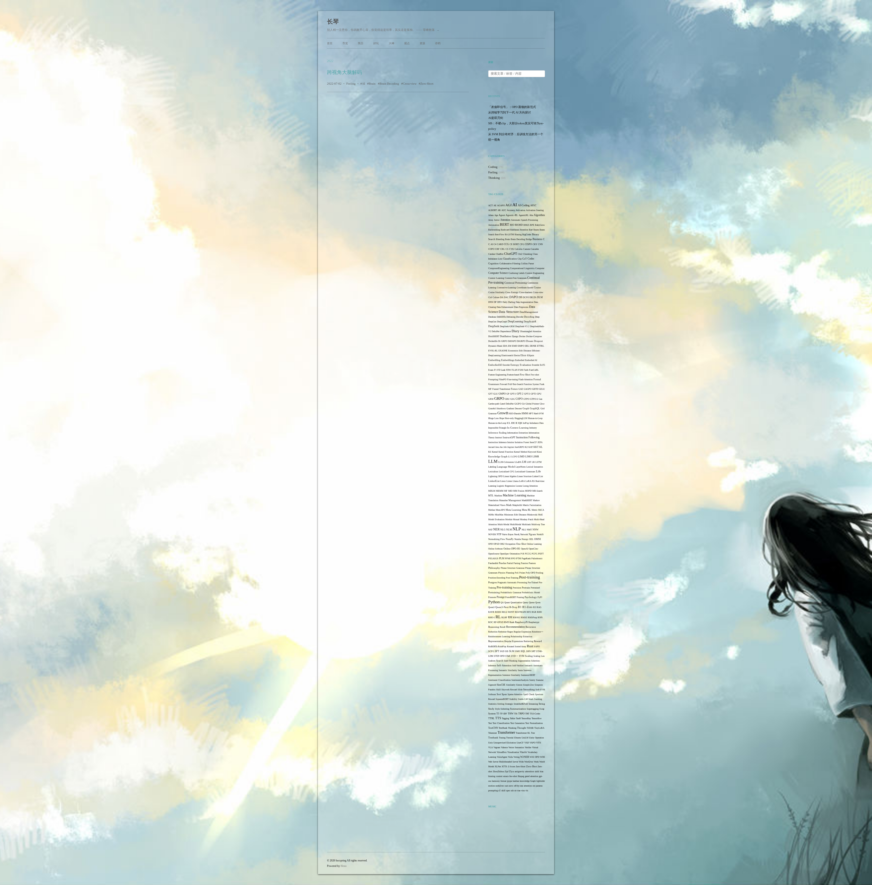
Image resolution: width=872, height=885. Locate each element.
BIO (512, 225)
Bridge (529, 239)
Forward (503, 384)
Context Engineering (534, 273)
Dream (529, 341)
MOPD (528, 491)
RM (510, 617)
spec (508, 790)
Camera (526, 249)
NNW (535, 529)
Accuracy (511, 210)
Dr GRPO (502, 341)
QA (502, 602)
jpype (509, 781)
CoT (524, 258)
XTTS (504, 766)
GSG (512, 399)
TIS (516, 713)
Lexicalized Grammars (525, 471)
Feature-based (513, 374)
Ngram (532, 534)
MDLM (491, 491)
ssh (512, 790)
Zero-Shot (531, 766)
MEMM (499, 491)
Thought (521, 728)
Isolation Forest (522, 442)
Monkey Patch (526, 519)
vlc (526, 790)
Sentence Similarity (511, 675)
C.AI (490, 244)
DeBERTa (501, 317)
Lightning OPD (495, 476)
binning (491, 776)
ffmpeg (521, 776)
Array (490, 220)
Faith (526, 370)
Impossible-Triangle (497, 428)
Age (496, 215)
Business (537, 239)
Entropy (514, 364)
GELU (542, 389)
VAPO (532, 742)
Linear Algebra (509, 476)
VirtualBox (502, 752)
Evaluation (525, 365)
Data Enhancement (505, 307)
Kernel (495, 452)
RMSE (524, 617)
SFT (497, 651)
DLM (540, 297)
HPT (531, 413)
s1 (499, 790)
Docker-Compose (534, 336)
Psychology (531, 597)
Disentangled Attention (530, 331)
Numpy (525, 539)
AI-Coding (524, 205)
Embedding (494, 360)
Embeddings (507, 360)
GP (507, 393)
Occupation (510, 544)
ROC (490, 622)
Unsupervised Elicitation (504, 742)
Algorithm (539, 215)
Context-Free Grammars (516, 278)
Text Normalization (534, 723)
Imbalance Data (536, 423)
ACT (490, 205)
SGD (502, 651)
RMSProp (532, 617)
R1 (520, 607)
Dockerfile (493, 341)
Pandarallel (493, 563)
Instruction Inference (497, 442)
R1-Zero (527, 607)
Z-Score (511, 766)
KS (489, 452)
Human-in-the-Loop (497, 423)
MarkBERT (527, 500)
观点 (407, 43)
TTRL (491, 718)
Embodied (519, 360)
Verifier (528, 747)
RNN (540, 617)
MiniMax (499, 514)
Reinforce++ (537, 631)
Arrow (497, 220)
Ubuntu (517, 737)
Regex (510, 631)
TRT (527, 713)
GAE (520, 389)
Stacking (538, 699)
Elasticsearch (507, 355)
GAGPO (527, 389)
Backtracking (494, 229)
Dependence (505, 331)
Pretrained (535, 587)
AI (363, 83)
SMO (517, 651)
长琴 (333, 21)
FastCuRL (534, 370)
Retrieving (528, 641)
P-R (522, 553)
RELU (505, 612)
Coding (493, 167)
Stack (530, 699)
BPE (532, 225)
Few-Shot (525, 374)
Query (525, 602)
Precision (517, 587)
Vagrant (496, 747)
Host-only (509, 418)
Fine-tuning (512, 379)
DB (520, 297)
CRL (502, 249)
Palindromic (537, 558)
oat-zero (509, 785)
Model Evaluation (496, 519)
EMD (514, 346)
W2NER (524, 756)
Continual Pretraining (515, 283)
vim (523, 790)
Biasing (518, 234)
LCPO (514, 456)
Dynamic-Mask (495, 346)
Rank (512, 622)
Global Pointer (532, 403)
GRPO (499, 398)
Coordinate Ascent (525, 287)
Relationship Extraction (521, 636)
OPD (490, 544)
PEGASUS (493, 558)
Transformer (506, 732)
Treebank (493, 737)
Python (494, 602)
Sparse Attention (515, 694)
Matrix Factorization (532, 505)
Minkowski (532, 514)
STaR (507, 656)
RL (498, 617)
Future (514, 389)
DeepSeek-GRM (507, 326)
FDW (508, 370)
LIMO (528, 456)
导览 (345, 43)
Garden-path (493, 403)
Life (538, 471)
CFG (522, 244)
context (499, 776)
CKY (535, 244)
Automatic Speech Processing (524, 220)
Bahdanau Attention (519, 229)
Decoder (519, 317)
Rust (530, 646)
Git (523, 403)
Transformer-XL (523, 733)
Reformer (502, 631)
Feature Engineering (497, 374)
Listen (509, 481)
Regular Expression (522, 631)
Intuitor (510, 442)
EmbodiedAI (495, 365)
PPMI (507, 558)
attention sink (532, 771)
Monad (516, 519)
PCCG (528, 553)
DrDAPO (512, 341)
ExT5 (542, 365)
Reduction (493, 631)
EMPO (521, 346)
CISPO (528, 244)
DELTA (533, 297)
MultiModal (515, 524)
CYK (511, 249)
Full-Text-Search (515, 384)
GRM (490, 399)
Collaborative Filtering (509, 263)
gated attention (531, 776)
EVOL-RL (493, 350)
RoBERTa (492, 646)
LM (524, 462)
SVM (521, 656)
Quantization (516, 602)
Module (508, 519)
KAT (530, 447)
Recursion (530, 627)
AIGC (533, 205)
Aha (531, 215)
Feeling (351, 83)
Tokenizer (492, 733)
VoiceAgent (502, 757)
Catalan (491, 254)
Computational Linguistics (522, 268)
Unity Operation (536, 737)
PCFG (535, 553)
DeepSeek (493, 326)
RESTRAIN (520, 612)
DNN (490, 302)
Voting (516, 757)
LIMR (536, 456)
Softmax (492, 694)
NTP (499, 534)
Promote (492, 597)
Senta (520, 670)
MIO (510, 491)
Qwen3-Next (502, 607)
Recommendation (515, 626)
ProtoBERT (510, 597)
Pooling (539, 572)
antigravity (519, 771)
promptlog (493, 790)
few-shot (513, 776)
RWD (506, 622)
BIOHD (519, 225)
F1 (495, 370)
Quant (507, 602)
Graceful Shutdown (497, 408)
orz (534, 785)
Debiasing (510, 317)
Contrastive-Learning (506, 287)
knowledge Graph (528, 781)
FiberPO (502, 379)
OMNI (537, 539)
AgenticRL (524, 215)
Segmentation (524, 660)
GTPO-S (534, 399)
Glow (542, 403)
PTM (518, 558)
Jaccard (491, 447)
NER (496, 529)
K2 (526, 447)
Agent (502, 215)
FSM (520, 370)
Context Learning (496, 278)
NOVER (492, 534)
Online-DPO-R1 (511, 548)
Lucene (519, 486)
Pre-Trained (533, 582)
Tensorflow (537, 718)
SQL (523, 651)
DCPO (526, 297)
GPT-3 (527, 393)
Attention (505, 219)
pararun (539, 785)
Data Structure (509, 312)
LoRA (522, 481)
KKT (536, 447)
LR (533, 462)
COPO (491, 249)
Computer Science (498, 273)
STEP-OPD (499, 656)
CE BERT (514, 244)
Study (491, 709)
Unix (490, 742)
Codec (531, 258)
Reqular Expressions (513, 641)
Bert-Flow (499, 234)
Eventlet (535, 365)
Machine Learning (514, 495)
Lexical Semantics (534, 467)
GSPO (519, 398)
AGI (508, 205)
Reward (538, 641)
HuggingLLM (521, 418)
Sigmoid (492, 685)
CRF (497, 249)
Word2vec (528, 761)
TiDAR (530, 728)
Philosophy (494, 568)
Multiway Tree (538, 524)
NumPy (510, 539)
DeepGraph (502, 321)
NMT (529, 529)
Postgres (492, 582)
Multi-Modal (503, 524)
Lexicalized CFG (506, 471)
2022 (330, 61)
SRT (533, 651)
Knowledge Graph (498, 456)
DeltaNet (496, 331)
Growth (502, 413)
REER (498, 612)
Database (492, 317)
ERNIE (533, 346)
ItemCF (533, 442)
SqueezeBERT (502, 699)
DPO (499, 302)
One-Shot (521, 544)
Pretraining (494, 592)
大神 (391, 43)
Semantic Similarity (508, 670)
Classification (510, 258)
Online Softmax (495, 548)
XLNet (498, 766)
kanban (516, 781)
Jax (501, 447)
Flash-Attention (525, 379)
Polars (522, 572)
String (542, 704)
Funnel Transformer (501, 389)
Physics (501, 572)
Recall (502, 627)
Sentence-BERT (528, 675)
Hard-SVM (539, 413)
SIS (506, 651)
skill (503, 790)
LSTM (538, 462)
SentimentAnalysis (520, 680)
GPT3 (533, 393)
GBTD (535, 389)
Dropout (538, 341)
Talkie (512, 718)
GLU (495, 393)
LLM (493, 461)
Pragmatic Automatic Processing (512, 582)
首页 (329, 43)
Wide (521, 761)
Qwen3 (491, 607)
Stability (513, 699)
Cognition (493, 263)
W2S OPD (534, 757)
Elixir (523, 355)
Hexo (344, 866)
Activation (520, 210)
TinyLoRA (539, 728)
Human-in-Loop (535, 418)
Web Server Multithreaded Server (503, 761)
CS (506, 249)
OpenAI (524, 548)
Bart (531, 229)
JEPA (540, 442)
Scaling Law (539, 656)
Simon (519, 685)
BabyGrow (540, 225)
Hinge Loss (493, 418)
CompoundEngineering (498, 268)
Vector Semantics (516, 747)
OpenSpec (504, 553)
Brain (372, 83)
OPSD (496, 544)
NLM (509, 529)
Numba (517, 539)
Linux (503, 481)
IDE (513, 423)
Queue (532, 602)
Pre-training (504, 587)
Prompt (501, 597)
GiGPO (517, 403)
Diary (516, 331)
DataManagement (529, 312)
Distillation (505, 336)
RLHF (504, 617)
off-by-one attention (523, 785)
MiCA (541, 510)
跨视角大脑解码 (344, 72)
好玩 (376, 43)
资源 (422, 43)
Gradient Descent (514, 408)
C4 (494, 244)
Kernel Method (521, 452)
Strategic (509, 704)
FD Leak (501, 370)
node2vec (499, 785)
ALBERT (492, 210)
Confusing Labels (516, 273)
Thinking (494, 177)
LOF (529, 462)
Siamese (539, 680)
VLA (490, 747)
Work (536, 761)
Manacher (503, 500)
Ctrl (490, 297)
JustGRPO (519, 447)
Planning (510, 572)
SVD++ (514, 656)
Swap (541, 709)
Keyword (532, 452)
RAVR (491, 612)
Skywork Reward (509, 689)
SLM (511, 651)
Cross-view (409, 83)
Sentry (532, 680)
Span (504, 694)
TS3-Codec (535, 713)
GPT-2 (520, 393)
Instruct (498, 437)
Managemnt (514, 500)
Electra (517, 355)
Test (490, 723)
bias (541, 771)
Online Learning (534, 544)
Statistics (492, 704)
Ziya (511, 771)
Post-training (529, 577)
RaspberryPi (521, 622)
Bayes (536, 229)
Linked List (537, 476)
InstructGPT (509, 437)
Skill (498, 689)
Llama (515, 481)
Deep (537, 317)
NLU (524, 529)
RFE (529, 612)
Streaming (533, 704)
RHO (539, 612)
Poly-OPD (530, 572)
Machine (498, 495)
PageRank (526, 558)
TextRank (503, 728)
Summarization (518, 709)
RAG (539, 607)
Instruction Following (528, 437)
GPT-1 (513, 393)
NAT (490, 529)
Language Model (506, 467)
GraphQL (535, 408)
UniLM (525, 737)
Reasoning (493, 626)
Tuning (502, 737)
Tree (533, 733)
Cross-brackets (525, 292)
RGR (534, 612)
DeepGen (492, 321)
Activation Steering (535, 210)
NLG (502, 529)
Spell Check (528, 694)
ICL (508, 423)
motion (491, 785)
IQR (520, 423)
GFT (490, 393)
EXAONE (503, 350)
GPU (539, 393)
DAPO (513, 297)
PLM (501, 558)
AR (499, 210)
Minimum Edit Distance (515, 514)
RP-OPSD (498, 622)
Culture (496, 297)
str (515, 790)
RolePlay (502, 646)
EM (509, 346)
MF (506, 491)
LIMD (521, 456)
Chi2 (520, 254)
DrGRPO (521, 341)
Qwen (537, 602)
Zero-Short (427, 83)
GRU (507, 399)
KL (541, 447)
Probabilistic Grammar (510, 592)
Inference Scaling (497, 432)
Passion (524, 563)
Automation (493, 225)
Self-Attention (504, 665)
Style (497, 709)
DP (495, 302)
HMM (525, 413)
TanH (518, 718)
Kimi (539, 452)
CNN (540, 244)
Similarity (510, 685)
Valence (504, 747)
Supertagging (533, 709)
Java (497, 447)
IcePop (526, 423)
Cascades (535, 249)
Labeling (492, 467)
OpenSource (493, 553)
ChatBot (499, 254)
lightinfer (540, 781)
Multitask (526, 524)
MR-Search (537, 491)
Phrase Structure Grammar (513, 568)
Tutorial (509, 737)
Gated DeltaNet (507, 403)
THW (510, 713)
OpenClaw (533, 548)
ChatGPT (510, 253)
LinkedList (494, 481)
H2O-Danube (515, 413)
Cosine (537, 287)
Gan (540, 399)
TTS (498, 718)
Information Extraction (517, 432)
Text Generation (517, 723)
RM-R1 (516, 617)
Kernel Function (505, 452)
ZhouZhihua (498, 771)
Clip (520, 258)
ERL (527, 346)
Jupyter (510, 447)
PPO (513, 558)
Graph (526, 408)
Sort (499, 694)
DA (501, 297)
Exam (490, 370)
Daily (505, 302)
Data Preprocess (521, 307)
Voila (510, 757)
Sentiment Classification (499, 680)
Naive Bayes (507, 534)
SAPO (537, 646)
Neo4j (517, 534)
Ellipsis (530, 355)
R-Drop (513, 607)
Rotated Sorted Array (516, 646)
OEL (531, 539)
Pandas (502, 563)
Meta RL (526, 510)
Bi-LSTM (509, 234)
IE (516, 423)
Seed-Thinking (510, 660)
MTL (491, 495)
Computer (539, 268)
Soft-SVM (540, 689)
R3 (534, 607)
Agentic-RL (512, 215)
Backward (505, 229)
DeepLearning (515, 321)
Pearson (532, 563)
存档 (438, 43)
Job (505, 447)
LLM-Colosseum (506, 462)
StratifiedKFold (521, 704)
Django (515, 336)
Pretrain (526, 587)
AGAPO (501, 205)
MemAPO (500, 510)
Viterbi (523, 752)
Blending (500, 239)
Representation (496, 641)
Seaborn (491, 660)
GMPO (502, 393)
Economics (513, 350)
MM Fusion (518, 491)
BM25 (526, 225)
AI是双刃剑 (495, 118)
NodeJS (540, 534)
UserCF (520, 742)
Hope (501, 418)
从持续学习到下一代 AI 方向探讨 (509, 112)
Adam (491, 215)
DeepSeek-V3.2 (522, 326)
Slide (520, 689)
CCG (506, 244)
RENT (511, 612)
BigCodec (526, 234)
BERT (504, 224)
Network (524, 534)
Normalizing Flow (496, 539)
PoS (517, 572)
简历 (360, 43)
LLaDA (518, 462)
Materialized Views (496, 505)
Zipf (506, 771)
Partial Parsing (513, 563)
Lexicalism (493, 471)
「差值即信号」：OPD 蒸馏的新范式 (512, 107)
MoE (540, 514)
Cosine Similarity (496, 292)
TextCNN (493, 728)
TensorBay (526, 718)
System (492, 713)
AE (494, 205)
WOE (542, 757)
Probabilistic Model (531, 592)
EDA (505, 346)
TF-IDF (503, 713)
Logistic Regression (506, 486)
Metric (535, 510)
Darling (511, 302)
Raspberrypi (533, 622)
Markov (536, 500)
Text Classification (501, 723)
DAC (506, 297)
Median (491, 510)
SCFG (491, 651)
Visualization (513, 752)
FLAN (515, 370)
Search (499, 660)
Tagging (505, 718)
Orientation (515, 553)
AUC (503, 210)
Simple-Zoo (528, 685)
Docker (522, 336)
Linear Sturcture (524, 476)
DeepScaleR (530, 321)
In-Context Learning (518, 428)
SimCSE (501, 685)
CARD (500, 244)
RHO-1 (491, 617)
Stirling (500, 704)
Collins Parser (527, 263)
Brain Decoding (389, 83)
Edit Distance (525, 350)
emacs (506, 776)
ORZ (502, 544)
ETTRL (540, 346)
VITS (538, 742)
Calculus (519, 249)
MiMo (491, 514)
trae (518, 790)
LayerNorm (520, 467)
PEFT (541, 553)
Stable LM (523, 699)
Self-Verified (518, 665)
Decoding (529, 317)
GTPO (526, 399)
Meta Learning (513, 510)
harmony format (499, 781)
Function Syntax (531, 384)
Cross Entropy (511, 292)
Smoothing (529, 689)
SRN (528, 651)
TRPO (521, 713)
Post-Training (512, 577)
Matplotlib (517, 505)
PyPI (540, 597)
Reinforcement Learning (499, 636)
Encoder (506, 365)
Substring (504, 709)
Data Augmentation (524, 302)
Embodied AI (531, 360)
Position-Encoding (496, 577)
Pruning (520, 597)
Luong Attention (530, 486)
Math (509, 505)
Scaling (529, 656)
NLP (517, 529)
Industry (533, 428)
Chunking (527, 254)
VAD (526, 742)
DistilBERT (493, 336)
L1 (509, 456)
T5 (497, 713)
